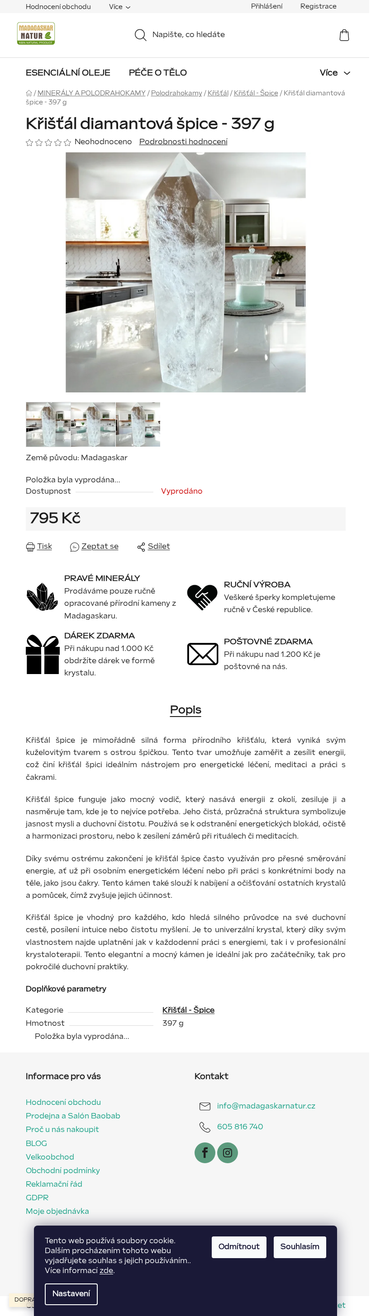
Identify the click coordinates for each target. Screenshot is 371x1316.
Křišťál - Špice (188, 1010)
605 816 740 (240, 1127)
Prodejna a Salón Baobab (73, 1116)
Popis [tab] (185, 710)
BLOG (36, 1144)
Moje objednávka (57, 1212)
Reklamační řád (54, 1184)
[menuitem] (68, 73)
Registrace (318, 6)
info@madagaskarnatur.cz (266, 1106)
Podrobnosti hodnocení (183, 142)
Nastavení (71, 1294)
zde (106, 1271)
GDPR (37, 1198)
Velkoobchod (50, 1157)
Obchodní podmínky (63, 1171)
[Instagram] (227, 1152)
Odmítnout (239, 1247)
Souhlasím (300, 1247)
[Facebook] (205, 1152)
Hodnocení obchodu (58, 7)
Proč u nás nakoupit (62, 1130)
